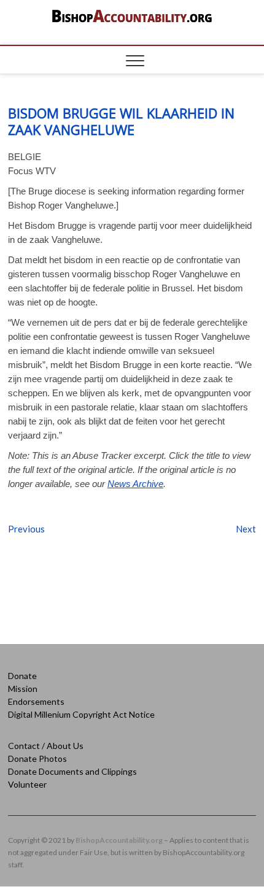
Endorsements (36, 701)
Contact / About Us (45, 745)
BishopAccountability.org (119, 840)
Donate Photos (37, 758)
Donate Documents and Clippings (72, 771)
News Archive (135, 483)
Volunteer (27, 784)
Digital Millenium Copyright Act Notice (81, 714)
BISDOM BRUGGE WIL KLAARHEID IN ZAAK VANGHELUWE (121, 121)
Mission (22, 688)
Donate (22, 675)
